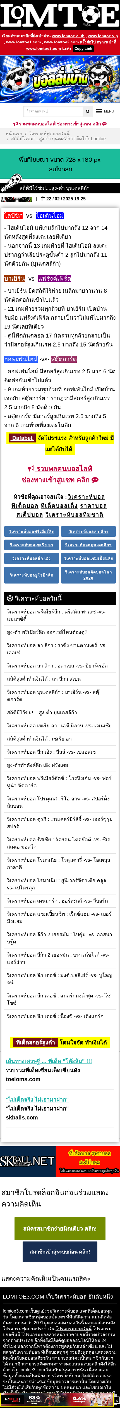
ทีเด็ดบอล (50, 1352)
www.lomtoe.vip (103, 36)
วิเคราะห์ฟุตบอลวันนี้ (49, 133)
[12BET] (57, 1400)
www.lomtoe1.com (23, 42)
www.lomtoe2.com (61, 42)
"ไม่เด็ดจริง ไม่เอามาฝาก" (37, 1100)
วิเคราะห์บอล (65, 1311)
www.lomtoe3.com (43, 48)
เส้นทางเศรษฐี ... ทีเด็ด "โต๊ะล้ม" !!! (49, 1061)
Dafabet (22, 438)
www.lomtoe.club (68, 36)
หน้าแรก (14, 133)
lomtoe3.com (15, 1311)
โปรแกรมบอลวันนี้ (74, 1328)
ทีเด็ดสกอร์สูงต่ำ (36, 1042)
